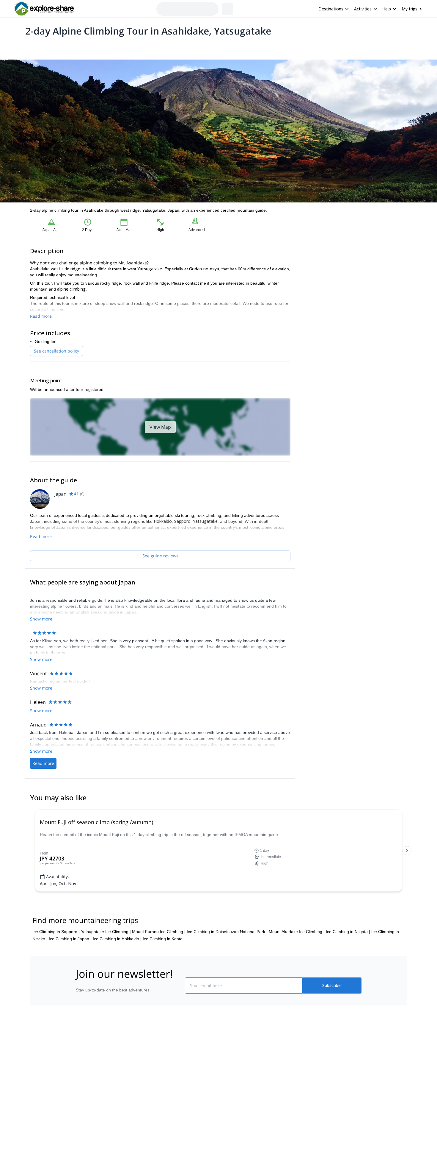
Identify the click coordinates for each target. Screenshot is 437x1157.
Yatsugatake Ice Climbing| (106, 960)
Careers (82, 1122)
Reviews (145, 46)
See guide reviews (160, 556)
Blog (222, 1083)
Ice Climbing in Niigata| (348, 960)
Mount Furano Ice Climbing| (159, 960)
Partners (83, 1096)
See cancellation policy (56, 351)
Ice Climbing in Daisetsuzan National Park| (227, 960)
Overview (36, 46)
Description (61, 46)
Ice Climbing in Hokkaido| (117, 967)
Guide (125, 46)
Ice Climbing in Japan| (70, 967)
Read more (41, 316)
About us (83, 1083)
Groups (85, 46)
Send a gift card (89, 1135)
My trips (409, 9)
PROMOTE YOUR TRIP (317, 1082)
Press (80, 1109)
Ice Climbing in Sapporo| (56, 960)
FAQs (152, 1108)
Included (106, 46)
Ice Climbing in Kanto (163, 967)
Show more (41, 722)
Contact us (157, 1095)
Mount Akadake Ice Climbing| (297, 960)
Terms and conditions (167, 1121)
